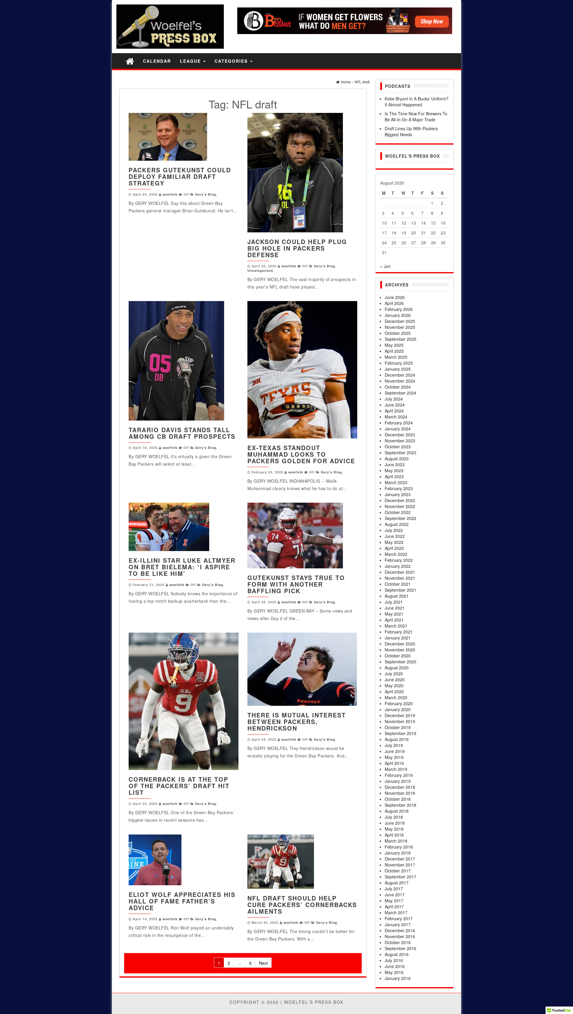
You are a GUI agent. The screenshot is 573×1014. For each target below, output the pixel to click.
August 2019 (397, 739)
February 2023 (399, 488)
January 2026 (398, 315)
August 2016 (397, 954)
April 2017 (394, 906)
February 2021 (399, 632)
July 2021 (394, 602)
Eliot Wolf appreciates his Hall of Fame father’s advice (182, 901)
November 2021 (400, 578)
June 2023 (395, 464)
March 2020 (396, 697)
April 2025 (394, 351)
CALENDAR (157, 61)
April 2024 (394, 411)
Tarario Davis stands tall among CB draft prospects (182, 433)
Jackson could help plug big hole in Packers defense (297, 248)
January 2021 (398, 638)
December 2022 (400, 500)
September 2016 (400, 948)
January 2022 (398, 566)
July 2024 (394, 399)
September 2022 (400, 518)
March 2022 (396, 554)
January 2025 (398, 369)
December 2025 (400, 321)
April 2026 (394, 303)
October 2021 (398, 584)
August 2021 (397, 596)
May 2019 (394, 757)
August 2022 (397, 524)
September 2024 (400, 393)
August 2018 (397, 811)
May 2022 (394, 542)
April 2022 (394, 548)
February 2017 (399, 918)
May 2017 (394, 900)
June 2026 (395, 297)
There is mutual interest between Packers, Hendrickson (296, 721)
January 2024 (398, 429)
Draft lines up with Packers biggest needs (411, 131)
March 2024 (396, 417)
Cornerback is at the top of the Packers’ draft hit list (179, 786)
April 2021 (394, 620)
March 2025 (396, 357)
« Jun (385, 266)
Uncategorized (260, 270)
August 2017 (397, 883)
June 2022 (395, 536)
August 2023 (397, 458)
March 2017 (396, 912)
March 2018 (396, 841)
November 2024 (400, 381)
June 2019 (395, 751)
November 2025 (400, 327)
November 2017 (400, 865)
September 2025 (400, 339)
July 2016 (394, 960)
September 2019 (400, 733)
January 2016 (398, 978)
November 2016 (400, 936)
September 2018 (400, 805)
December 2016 (400, 930)
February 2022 (399, 560)
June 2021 (395, 608)
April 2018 (394, 835)
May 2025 (394, 345)
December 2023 (400, 435)
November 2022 (400, 506)
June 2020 (395, 679)
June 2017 (395, 895)
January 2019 (398, 781)
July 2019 (394, 745)
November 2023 (400, 441)
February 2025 (399, 363)
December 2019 (400, 715)
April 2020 (394, 691)
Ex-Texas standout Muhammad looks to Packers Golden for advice (301, 454)
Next (263, 963)
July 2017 (394, 889)
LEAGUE (191, 61)
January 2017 (398, 924)
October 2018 (398, 799)
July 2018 (394, 817)
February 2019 (399, 775)
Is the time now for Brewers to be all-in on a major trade (416, 116)
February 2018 (399, 847)
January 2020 (398, 709)
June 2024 (395, 405)
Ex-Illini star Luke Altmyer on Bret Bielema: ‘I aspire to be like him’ (182, 567)
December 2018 (400, 787)
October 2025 (398, 333)
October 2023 (398, 447)
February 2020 (399, 703)
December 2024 (400, 375)
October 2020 (398, 656)
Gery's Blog (205, 194)
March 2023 (396, 482)
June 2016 (395, 966)
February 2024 (399, 423)
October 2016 (398, 942)
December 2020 (400, 644)
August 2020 (397, 668)
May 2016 (394, 972)
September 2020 (400, 662)
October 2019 (398, 727)
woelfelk (170, 194)
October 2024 (398, 387)
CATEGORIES (232, 61)
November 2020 (400, 650)
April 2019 (394, 763)
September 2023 (400, 452)
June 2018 (395, 823)
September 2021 (400, 590)
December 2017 (400, 859)
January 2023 (398, 494)
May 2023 (394, 470)
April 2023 (394, 476)
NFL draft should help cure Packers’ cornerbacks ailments (302, 904)
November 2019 (400, 721)
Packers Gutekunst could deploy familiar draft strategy (180, 176)
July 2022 (394, 530)
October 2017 (398, 871)
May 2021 (394, 614)
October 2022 (398, 512)
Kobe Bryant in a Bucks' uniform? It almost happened (417, 102)
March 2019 (396, 769)
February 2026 (399, 309)
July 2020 (394, 673)
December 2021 (400, 572)
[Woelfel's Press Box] (130, 60)
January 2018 (398, 853)
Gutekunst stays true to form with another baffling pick (296, 584)
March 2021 (396, 626)
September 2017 (400, 877)
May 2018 (394, 829)
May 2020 (394, 685)
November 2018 (400, 793)
